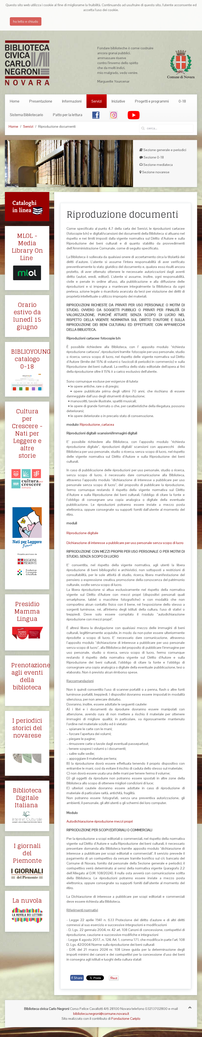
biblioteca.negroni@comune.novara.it (101, 1013)
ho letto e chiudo (25, 21)
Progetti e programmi (152, 101)
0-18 (182, 101)
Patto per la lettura (67, 114)
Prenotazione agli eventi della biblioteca (30, 676)
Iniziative (118, 101)
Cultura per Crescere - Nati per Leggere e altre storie (27, 433)
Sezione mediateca (158, 164)
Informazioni (72, 101)
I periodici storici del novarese (27, 728)
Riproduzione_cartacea (97, 424)
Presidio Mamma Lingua (27, 611)
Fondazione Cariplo (125, 1018)
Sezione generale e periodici (164, 150)
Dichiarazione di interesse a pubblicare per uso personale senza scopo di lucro (125, 543)
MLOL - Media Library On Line (27, 246)
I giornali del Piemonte (27, 853)
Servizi (96, 101)
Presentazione (40, 101)
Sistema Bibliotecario (26, 114)
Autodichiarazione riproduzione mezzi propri (100, 821)
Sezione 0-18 (153, 157)
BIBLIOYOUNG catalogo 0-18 (31, 359)
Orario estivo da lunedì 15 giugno (27, 315)
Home (14, 101)
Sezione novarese (155, 172)
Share (77, 978)
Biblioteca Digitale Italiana (27, 797)
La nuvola (27, 900)
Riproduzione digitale (82, 533)
